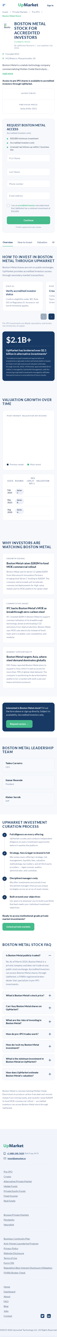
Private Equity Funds (15, 1191)
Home (7, 1286)
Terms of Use (10, 1258)
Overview (8, 242)
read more (7, 73)
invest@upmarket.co (17, 1158)
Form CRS (9, 1262)
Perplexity (9, 1219)
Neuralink (9, 1224)
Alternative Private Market (18, 1181)
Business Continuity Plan (17, 1238)
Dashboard (9, 1291)
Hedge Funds (10, 1186)
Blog (6, 1306)
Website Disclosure (14, 1253)
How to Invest (25, 242)
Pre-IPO (36, 12)
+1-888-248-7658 (15, 1153)
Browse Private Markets (16, 1214)
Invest (5, 12)
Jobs (6, 1311)
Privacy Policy (11, 1248)
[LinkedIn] (49, 1316)
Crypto (7, 1176)
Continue (28, 220)
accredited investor (26, 205)
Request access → (19, 724)
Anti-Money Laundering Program (21, 1243)
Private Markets (20, 12)
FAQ (6, 1301)
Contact (8, 1315)
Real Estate (9, 1200)
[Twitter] (42, 1316)
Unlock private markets (18, 926)
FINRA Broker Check (14, 1272)
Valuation (42, 242)
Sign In (50, 5)
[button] (4, 5)
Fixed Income (11, 1195)
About (7, 1296)
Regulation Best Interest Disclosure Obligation (28, 1267)
